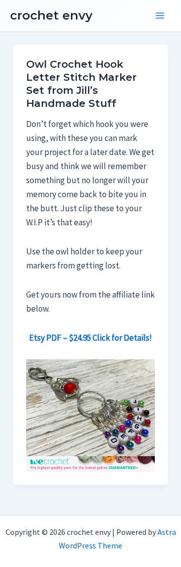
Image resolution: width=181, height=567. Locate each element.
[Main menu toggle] (160, 16)
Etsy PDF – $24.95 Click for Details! (90, 337)
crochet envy (51, 15)
